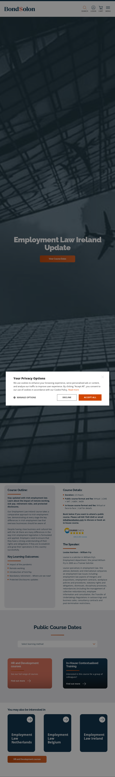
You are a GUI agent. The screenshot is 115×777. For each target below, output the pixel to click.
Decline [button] (67, 397)
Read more (73, 389)
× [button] (102, 377)
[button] (24, 397)
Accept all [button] (90, 397)
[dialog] (57, 388)
